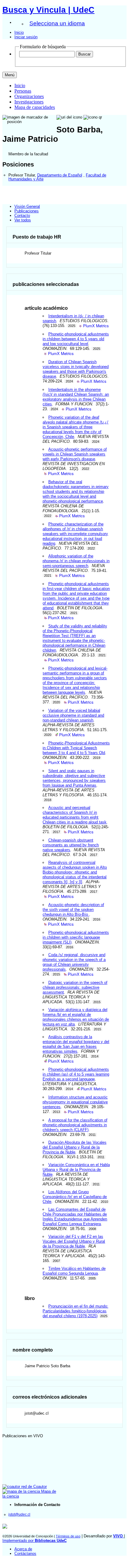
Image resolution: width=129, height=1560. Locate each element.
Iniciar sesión (26, 37)
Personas (22, 91)
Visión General (27, 206)
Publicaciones (26, 211)
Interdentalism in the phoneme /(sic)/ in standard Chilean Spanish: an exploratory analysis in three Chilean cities (76, 396)
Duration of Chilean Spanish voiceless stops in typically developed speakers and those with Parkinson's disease (76, 369)
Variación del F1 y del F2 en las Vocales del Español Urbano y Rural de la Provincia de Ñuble (74, 1241)
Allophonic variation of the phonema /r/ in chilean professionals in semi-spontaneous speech (76, 561)
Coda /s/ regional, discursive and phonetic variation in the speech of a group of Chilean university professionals (74, 962)
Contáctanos (25, 1553)
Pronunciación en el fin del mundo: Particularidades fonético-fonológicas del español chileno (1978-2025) (75, 1311)
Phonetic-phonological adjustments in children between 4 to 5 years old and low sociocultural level (76, 339)
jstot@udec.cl (19, 1514)
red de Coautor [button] (33, 1486)
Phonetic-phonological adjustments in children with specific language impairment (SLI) (76, 937)
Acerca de (23, 1549)
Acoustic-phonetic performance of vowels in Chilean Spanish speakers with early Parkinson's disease (74, 454)
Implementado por (34, 1540)
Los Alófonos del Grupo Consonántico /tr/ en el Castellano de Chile (75, 1197)
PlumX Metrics (96, 325)
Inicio (19, 32)
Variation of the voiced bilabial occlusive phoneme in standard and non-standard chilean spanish (73, 715)
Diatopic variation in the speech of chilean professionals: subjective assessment (75, 987)
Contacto (22, 215)
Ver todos (22, 220)
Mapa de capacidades (34, 107)
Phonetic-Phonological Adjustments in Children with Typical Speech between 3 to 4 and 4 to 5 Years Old (76, 748)
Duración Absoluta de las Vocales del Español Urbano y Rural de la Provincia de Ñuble (74, 1147)
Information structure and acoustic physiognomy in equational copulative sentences (75, 1102)
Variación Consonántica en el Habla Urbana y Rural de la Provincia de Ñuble (76, 1169)
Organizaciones (29, 96)
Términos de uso (68, 1536)
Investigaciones (29, 101)
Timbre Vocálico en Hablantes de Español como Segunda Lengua (74, 1271)
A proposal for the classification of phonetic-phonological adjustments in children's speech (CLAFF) (75, 1125)
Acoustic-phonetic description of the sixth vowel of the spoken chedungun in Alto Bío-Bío (73, 909)
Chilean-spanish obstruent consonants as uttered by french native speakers (71, 845)
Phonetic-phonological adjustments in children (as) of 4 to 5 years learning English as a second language (76, 1074)
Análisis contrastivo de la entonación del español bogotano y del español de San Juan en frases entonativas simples (76, 1044)
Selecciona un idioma (57, 23)
